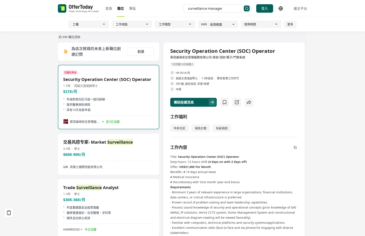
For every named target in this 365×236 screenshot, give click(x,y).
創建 (141, 51)
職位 (120, 8)
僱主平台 (300, 8)
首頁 (108, 8)
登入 (264, 8)
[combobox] (216, 8)
